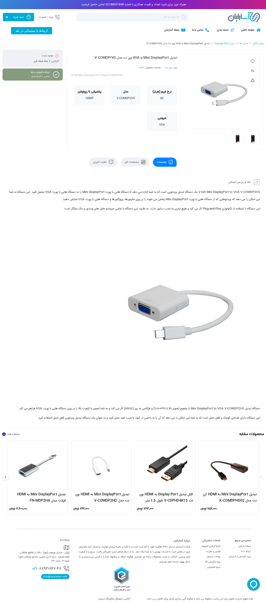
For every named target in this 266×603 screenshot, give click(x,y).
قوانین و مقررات (213, 551)
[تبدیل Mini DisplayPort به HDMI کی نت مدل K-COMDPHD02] (229, 466)
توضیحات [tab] (161, 162)
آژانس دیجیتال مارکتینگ (114, 599)
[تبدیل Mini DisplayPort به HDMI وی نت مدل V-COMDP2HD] (101, 466)
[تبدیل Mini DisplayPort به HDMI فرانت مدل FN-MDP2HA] (37, 466)
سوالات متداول (213, 557)
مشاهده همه (12, 434)
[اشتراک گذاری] (252, 80)
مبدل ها (244, 43)
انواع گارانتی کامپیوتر (210, 546)
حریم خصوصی (213, 567)
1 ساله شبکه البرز (42, 61)
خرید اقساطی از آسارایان (240, 557)
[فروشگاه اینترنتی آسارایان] (244, 17)
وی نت (168, 68)
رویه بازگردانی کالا (212, 562)
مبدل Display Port (225, 43)
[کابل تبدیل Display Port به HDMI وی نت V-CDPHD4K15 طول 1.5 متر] (165, 466)
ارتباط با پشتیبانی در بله (32, 30)
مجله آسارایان (244, 546)
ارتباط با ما (246, 551)
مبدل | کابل (258, 43)
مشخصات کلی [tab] (131, 162)
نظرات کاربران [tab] (100, 162)
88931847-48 (46, 569)
